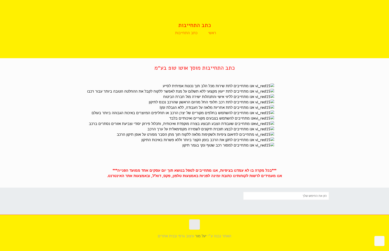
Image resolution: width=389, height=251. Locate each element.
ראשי (212, 33)
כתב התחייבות (186, 33)
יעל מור (200, 236)
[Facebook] (194, 244)
